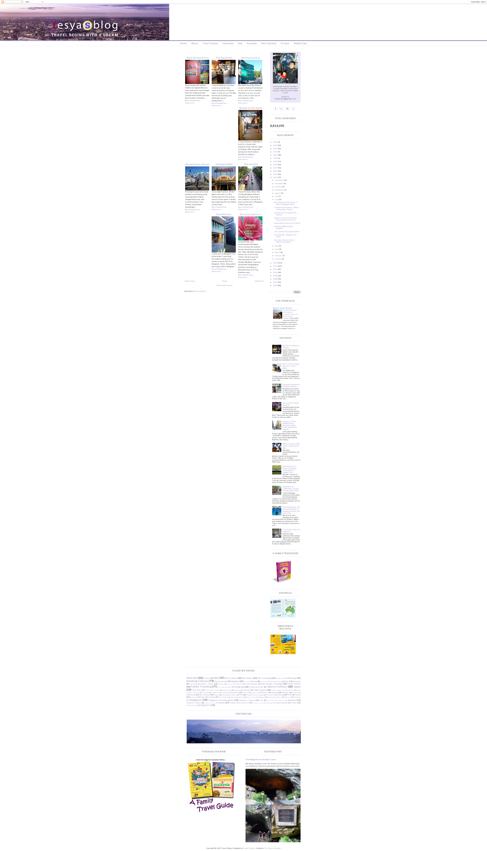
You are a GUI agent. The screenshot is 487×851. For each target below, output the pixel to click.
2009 (275, 276)
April (277, 249)
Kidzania (237, 690)
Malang (274, 692)
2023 (275, 148)
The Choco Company (272, 848)
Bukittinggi (193, 684)
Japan (297, 686)
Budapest (297, 681)
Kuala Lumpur (259, 690)
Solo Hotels (271, 700)
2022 (275, 152)
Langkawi (215, 692)
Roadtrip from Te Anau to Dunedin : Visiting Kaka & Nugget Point (290, 469)
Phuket (298, 695)
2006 (275, 285)
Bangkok (235, 681)
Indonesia (227, 43)
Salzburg (262, 697)
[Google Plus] (293, 108)
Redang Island (251, 697)
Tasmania (284, 703)
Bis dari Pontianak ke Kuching (291, 347)
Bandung (292, 678)
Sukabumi (281, 700)
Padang (216, 695)
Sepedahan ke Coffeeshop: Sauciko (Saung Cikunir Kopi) (291, 489)
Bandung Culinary (197, 680)
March (277, 252)
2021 (275, 155)
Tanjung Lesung (258, 703)
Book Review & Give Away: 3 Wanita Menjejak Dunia (285, 203)
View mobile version (224, 285)
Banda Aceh (280, 678)
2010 (275, 272)
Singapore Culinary (247, 700)
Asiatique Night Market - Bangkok (284, 227)
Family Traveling (201, 686)
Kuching (205, 692)
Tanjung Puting (271, 703)
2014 (275, 177)
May (277, 246)
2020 (275, 158)
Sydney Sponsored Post (239, 703)
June (277, 199)
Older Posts (259, 281)
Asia (240, 43)
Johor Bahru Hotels (212, 690)
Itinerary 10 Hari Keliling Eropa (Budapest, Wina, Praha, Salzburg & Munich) (290, 425)
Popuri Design (249, 848)
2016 (275, 171)
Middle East (300, 43)
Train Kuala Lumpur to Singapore (291, 530)
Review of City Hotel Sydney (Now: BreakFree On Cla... (285, 219)
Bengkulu (263, 681)
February (279, 256)
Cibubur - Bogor (206, 684)
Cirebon (221, 684)
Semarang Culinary (275, 697)
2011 (275, 269)
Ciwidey (229, 684)
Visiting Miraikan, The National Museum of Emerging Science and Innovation (291, 510)
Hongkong (239, 687)
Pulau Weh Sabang (207, 697)
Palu (241, 695)
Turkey (294, 703)
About (194, 43)
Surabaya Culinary (193, 703)
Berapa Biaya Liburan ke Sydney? (287, 223)
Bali (216, 677)
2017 (275, 168)
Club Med (238, 684)
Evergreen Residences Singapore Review (291, 386)
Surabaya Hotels (210, 703)
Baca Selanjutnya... (193, 100)
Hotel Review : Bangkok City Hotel (285, 236)
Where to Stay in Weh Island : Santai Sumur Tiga (291, 446)
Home (183, 43)
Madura (254, 692)
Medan (295, 692)
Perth (289, 695)
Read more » (190, 103)
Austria (207, 678)
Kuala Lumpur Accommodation (282, 690)
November (279, 184)
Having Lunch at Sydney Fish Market (285, 214)
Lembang (225, 692)
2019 (275, 161)
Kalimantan (227, 690)
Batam (246, 681)
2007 (275, 282)
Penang (280, 695)
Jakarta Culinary (277, 686)
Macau (245, 692)
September (279, 190)
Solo (261, 700)
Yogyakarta (205, 705)
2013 (275, 263)
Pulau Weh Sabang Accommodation (231, 697)
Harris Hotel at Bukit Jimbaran (291, 404)
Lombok (235, 692)
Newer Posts (190, 281)
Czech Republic (252, 684)
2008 (275, 279)
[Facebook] (275, 108)
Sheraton (287, 697)
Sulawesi (292, 700)
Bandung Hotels (220, 681)
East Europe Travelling (272, 684)
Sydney (221, 702)
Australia (252, 43)
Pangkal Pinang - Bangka (255, 695)
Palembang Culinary (229, 695)
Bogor (286, 681)
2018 (275, 165)
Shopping (297, 697)
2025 (275, 142)
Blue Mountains (275, 681)
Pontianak (193, 697)
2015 (275, 174)
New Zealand (268, 43)
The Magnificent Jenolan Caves (261, 759)
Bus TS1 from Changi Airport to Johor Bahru (291, 366)
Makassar (264, 692)
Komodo (246, 690)
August (278, 193)
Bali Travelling (264, 678)
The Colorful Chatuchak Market (286, 232)
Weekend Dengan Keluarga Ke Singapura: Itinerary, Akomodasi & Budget (290, 314)
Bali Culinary (231, 678)
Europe (285, 43)
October (278, 187)
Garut (220, 687)
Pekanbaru (270, 695)
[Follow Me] (281, 108)
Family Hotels (294, 684)
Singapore (195, 699)
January (278, 259)
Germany (228, 687)
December (279, 180)
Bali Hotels (247, 678)
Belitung (254, 681)
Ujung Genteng (192, 705)
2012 (275, 266)
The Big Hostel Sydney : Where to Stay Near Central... (286, 208)
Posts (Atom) (200, 291)
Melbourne (190, 695)
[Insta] (287, 108)
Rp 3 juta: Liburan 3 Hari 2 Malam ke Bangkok (284, 241)
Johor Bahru (197, 690)
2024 (275, 145)
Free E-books (210, 43)
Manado (285, 692)
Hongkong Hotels (256, 687)
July (277, 196)
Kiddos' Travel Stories (282, 308)
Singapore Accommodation (221, 700)
